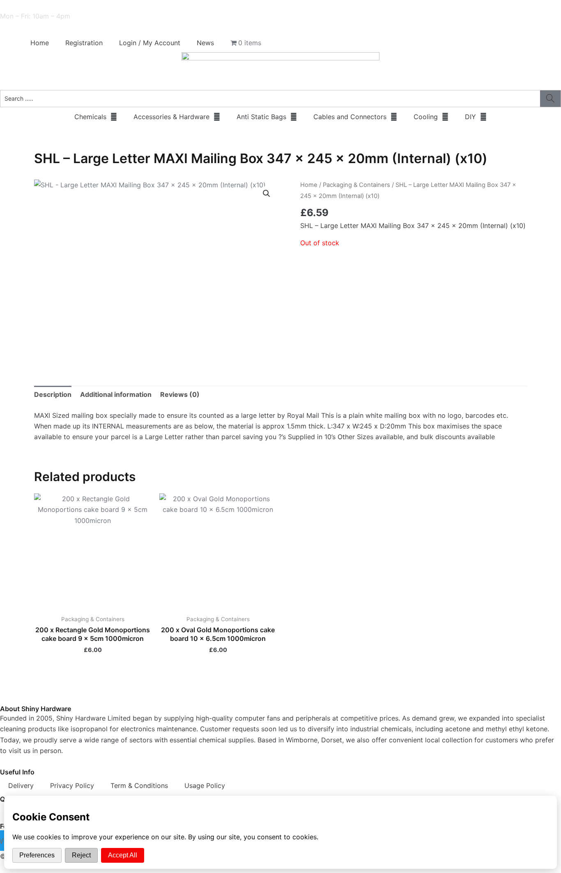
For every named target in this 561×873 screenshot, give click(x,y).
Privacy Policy (72, 785)
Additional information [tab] (116, 394)
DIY (470, 117)
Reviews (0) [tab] (180, 394)
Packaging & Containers (356, 185)
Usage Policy (204, 785)
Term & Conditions (139, 785)
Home (39, 43)
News (205, 43)
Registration (84, 43)
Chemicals (90, 117)
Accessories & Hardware (171, 117)
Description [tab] (52, 394)
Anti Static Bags (261, 117)
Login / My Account (149, 43)
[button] (266, 193)
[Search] (550, 98)
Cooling (426, 117)
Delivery (21, 785)
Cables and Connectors (349, 117)
